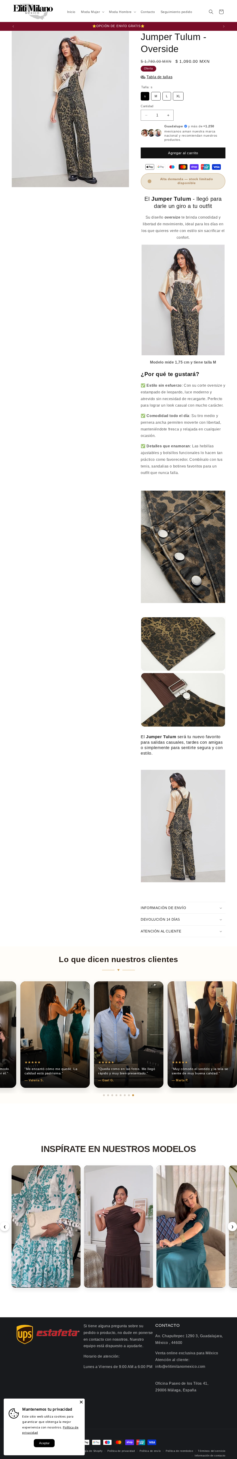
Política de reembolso (179, 1451)
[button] (92, 12)
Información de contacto (210, 1455)
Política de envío (150, 1451)
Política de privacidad (121, 1451)
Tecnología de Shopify (89, 1451)
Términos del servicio (211, 1451)
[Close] (81, 1402)
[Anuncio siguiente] (224, 26)
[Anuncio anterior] (13, 26)
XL (178, 95)
